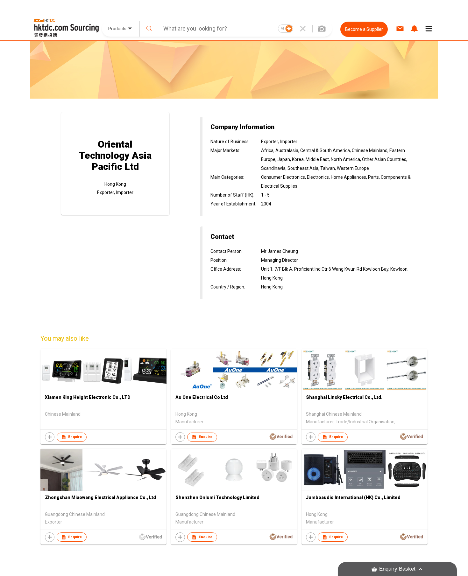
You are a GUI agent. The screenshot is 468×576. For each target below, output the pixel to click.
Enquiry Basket (397, 569)
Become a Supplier (364, 29)
